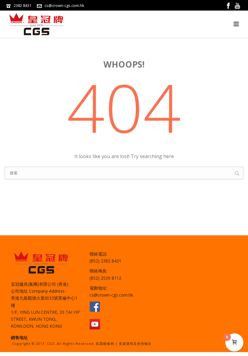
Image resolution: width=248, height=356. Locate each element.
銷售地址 (19, 337)
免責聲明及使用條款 (135, 343)
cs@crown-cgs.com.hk (64, 5)
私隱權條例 (105, 343)
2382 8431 (22, 5)
